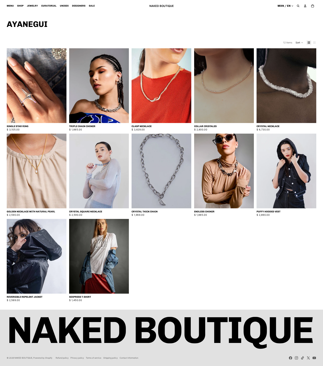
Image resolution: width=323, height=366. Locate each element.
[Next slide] (61, 85)
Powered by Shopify (42, 358)
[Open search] (298, 6)
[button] (299, 42)
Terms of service (93, 358)
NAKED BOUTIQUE (23, 358)
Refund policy (62, 358)
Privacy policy (77, 358)
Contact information (129, 358)
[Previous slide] (12, 85)
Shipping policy (110, 358)
